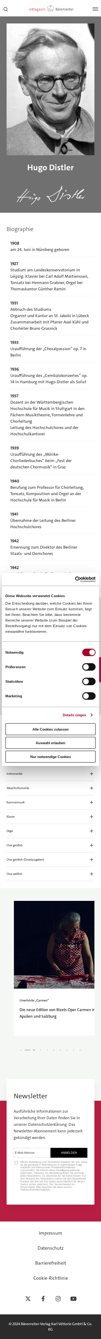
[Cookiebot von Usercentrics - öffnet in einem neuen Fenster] (75, 579)
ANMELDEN (69, 1152)
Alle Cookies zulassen (50, 729)
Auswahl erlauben (50, 743)
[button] (50, 774)
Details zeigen (74, 715)
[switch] (89, 667)
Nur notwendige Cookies (50, 757)
